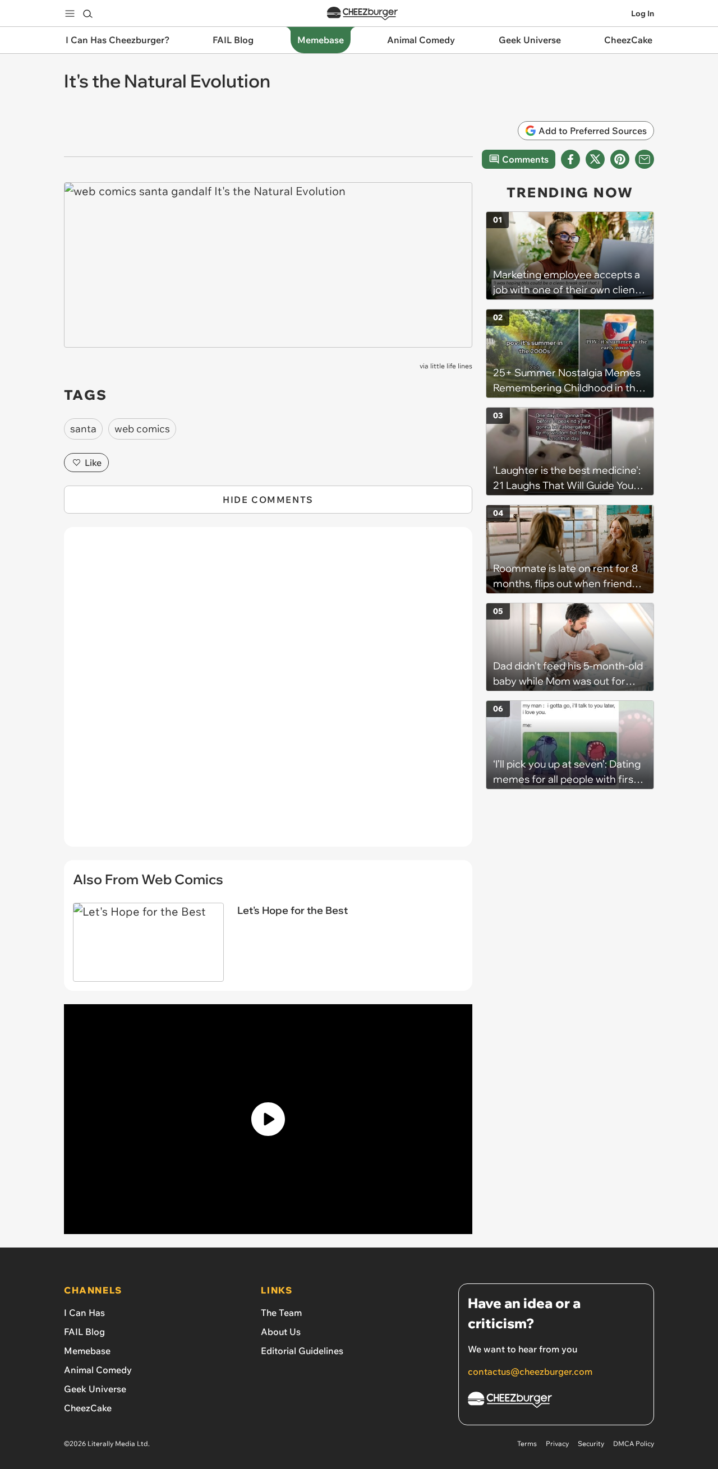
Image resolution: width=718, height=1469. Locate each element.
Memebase (87, 1350)
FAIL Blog (84, 1331)
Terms (527, 1443)
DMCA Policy (633, 1443)
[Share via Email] (644, 159)
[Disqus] (268, 693)
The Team (281, 1312)
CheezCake (88, 1407)
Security (591, 1443)
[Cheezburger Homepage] (362, 14)
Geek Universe (95, 1388)
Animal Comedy (98, 1369)
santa (83, 428)
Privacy (557, 1443)
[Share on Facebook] (570, 159)
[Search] (87, 13)
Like (93, 462)
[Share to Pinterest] (619, 159)
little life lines (451, 366)
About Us (281, 1331)
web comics (142, 428)
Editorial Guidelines (302, 1350)
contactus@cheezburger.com (530, 1371)
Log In (642, 13)
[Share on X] (595, 159)
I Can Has (84, 1312)
